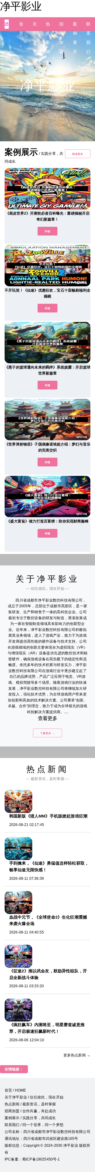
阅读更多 (77, 154)
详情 (47, 231)
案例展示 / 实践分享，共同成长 (30, 1118)
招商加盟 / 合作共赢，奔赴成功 (30, 1111)
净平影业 (21, 6)
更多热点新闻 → (76, 1055)
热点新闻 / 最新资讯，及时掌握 (30, 1104)
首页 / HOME (15, 1090)
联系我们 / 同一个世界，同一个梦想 (34, 1125)
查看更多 (47, 718)
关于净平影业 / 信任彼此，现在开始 (34, 1097)
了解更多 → (47, 733)
